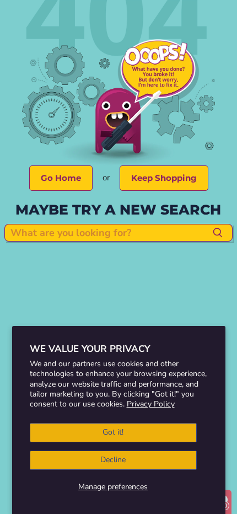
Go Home (61, 178)
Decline (113, 459)
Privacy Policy (151, 404)
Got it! (113, 432)
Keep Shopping (164, 178)
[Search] (218, 233)
